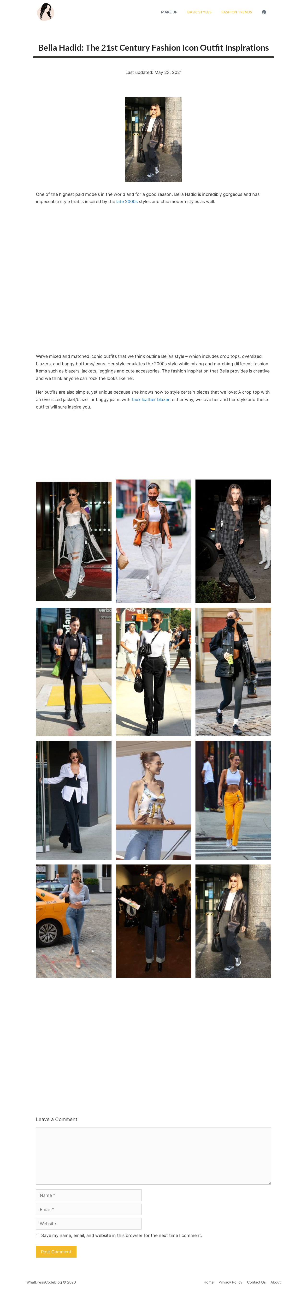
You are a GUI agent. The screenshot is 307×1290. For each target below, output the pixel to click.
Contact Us (256, 1282)
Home (209, 1282)
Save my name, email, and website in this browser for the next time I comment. (121, 1235)
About (276, 1282)
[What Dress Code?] (46, 12)
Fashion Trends (236, 12)
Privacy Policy (230, 1282)
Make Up (169, 12)
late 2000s (127, 201)
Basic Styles (199, 12)
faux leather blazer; (151, 399)
